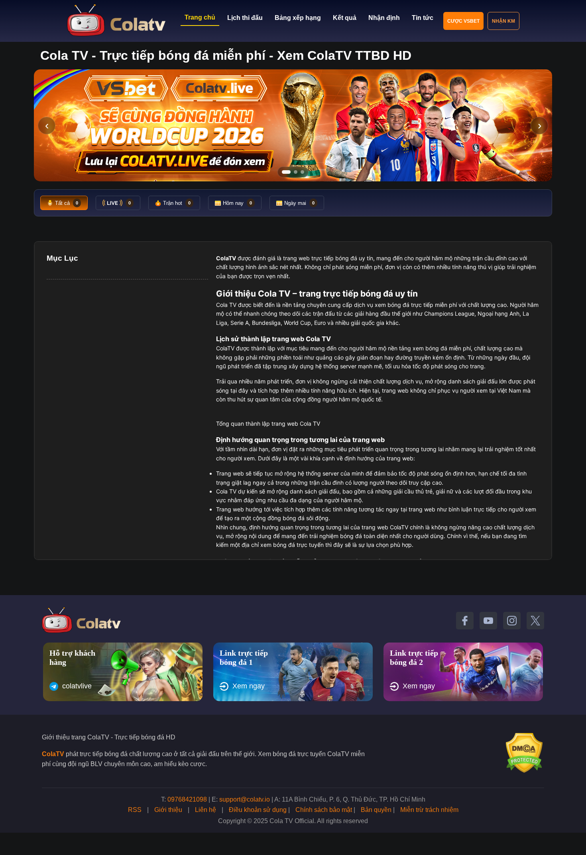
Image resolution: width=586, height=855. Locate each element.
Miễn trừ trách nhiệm (429, 809)
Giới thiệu (168, 809)
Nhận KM (503, 21)
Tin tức (422, 17)
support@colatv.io (244, 799)
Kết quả (344, 17)
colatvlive (77, 686)
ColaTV (53, 754)
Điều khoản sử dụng (258, 809)
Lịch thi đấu (245, 17)
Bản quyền (376, 809)
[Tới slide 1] (286, 172)
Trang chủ (200, 17)
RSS (135, 809)
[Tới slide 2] (295, 172)
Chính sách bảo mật (323, 809)
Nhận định (384, 17)
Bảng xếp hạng (298, 17)
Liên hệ (205, 809)
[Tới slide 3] (302, 172)
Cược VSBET (463, 21)
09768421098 (187, 799)
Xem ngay (248, 686)
